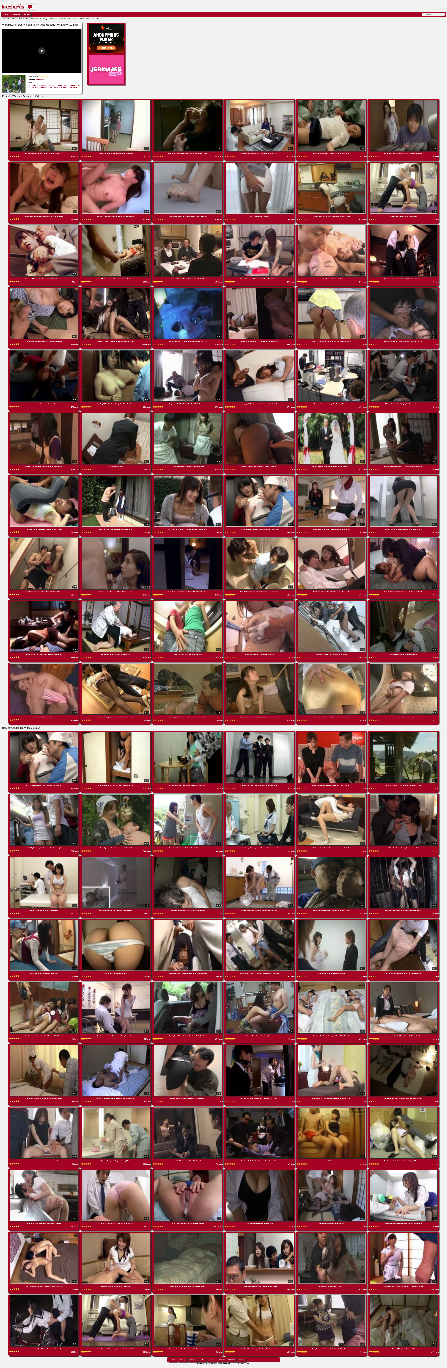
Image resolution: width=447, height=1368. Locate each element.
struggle (44, 87)
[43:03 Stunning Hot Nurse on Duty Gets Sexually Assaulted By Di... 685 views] (44, 1045)
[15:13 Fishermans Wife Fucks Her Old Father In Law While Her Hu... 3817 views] (403, 732)
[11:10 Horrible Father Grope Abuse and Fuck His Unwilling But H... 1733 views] (188, 732)
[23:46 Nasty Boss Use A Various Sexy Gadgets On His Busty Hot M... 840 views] (403, 1233)
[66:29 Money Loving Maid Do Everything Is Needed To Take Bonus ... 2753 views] (332, 288)
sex (60, 87)
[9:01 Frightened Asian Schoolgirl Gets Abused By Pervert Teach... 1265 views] (260, 1296)
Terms (173, 1360)
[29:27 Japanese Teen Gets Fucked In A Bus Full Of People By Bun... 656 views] (188, 920)
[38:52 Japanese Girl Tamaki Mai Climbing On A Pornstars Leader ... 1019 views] (116, 163)
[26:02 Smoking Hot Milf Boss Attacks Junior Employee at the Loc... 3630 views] (403, 476)
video (55, 87)
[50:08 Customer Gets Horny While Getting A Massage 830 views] (116, 1233)
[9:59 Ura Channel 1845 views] (332, 1108)
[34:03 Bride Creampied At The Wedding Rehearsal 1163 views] (332, 920)
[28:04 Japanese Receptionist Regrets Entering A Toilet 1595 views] (116, 1108)
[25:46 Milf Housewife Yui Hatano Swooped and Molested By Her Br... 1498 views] (332, 795)
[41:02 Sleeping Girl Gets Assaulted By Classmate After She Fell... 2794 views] (260, 351)
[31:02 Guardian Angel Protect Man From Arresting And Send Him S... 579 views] (260, 732)
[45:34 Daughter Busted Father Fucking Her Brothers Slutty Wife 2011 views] (116, 732)
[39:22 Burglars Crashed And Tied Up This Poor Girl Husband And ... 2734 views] (188, 351)
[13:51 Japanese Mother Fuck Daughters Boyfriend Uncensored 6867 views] (116, 100)
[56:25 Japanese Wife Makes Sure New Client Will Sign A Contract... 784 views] (188, 1108)
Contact (241, 1360)
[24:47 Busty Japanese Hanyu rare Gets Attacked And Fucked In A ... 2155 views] (44, 539)
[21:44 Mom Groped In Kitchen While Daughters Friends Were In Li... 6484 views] (332, 163)
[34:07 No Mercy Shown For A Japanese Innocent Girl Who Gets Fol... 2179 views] (403, 288)
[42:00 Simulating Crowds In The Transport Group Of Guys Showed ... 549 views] (260, 920)
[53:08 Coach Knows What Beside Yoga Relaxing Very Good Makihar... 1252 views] (116, 1296)
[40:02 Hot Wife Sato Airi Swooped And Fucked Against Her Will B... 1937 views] (44, 100)
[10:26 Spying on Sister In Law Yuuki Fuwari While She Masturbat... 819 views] (188, 1296)
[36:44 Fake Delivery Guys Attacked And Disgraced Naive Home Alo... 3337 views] (260, 476)
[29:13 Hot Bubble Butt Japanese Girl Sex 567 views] (116, 920)
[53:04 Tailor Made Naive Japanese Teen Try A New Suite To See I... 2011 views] (188, 1045)
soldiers (74, 85)
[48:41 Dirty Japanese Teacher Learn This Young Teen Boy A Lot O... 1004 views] (332, 539)
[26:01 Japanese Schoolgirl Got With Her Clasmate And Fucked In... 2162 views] (44, 1296)
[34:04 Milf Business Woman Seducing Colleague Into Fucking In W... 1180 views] (403, 1170)
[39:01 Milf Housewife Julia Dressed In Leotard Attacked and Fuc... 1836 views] (260, 857)
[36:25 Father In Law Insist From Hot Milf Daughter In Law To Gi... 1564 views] (116, 539)
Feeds (212, 1360)
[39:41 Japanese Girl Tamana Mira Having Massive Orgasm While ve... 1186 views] (188, 163)
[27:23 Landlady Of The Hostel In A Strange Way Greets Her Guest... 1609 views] (116, 351)
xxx (64, 87)
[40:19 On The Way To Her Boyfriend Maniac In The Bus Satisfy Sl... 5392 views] (44, 795)
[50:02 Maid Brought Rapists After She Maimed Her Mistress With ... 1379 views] (260, 1108)
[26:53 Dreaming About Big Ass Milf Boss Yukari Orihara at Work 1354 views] (332, 664)
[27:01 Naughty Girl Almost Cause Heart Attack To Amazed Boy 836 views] (116, 1170)
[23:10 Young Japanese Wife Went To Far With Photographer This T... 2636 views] (260, 100)
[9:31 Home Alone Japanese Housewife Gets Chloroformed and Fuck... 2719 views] (188, 100)
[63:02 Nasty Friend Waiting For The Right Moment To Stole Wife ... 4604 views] (260, 288)
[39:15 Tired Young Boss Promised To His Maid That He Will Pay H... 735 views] (44, 1233)
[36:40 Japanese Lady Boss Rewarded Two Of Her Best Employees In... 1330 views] (403, 226)
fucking (67, 85)
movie (75, 87)
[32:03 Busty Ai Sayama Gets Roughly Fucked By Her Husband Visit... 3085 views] (403, 539)
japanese (44, 85)
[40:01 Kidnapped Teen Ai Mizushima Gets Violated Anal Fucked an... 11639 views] (116, 288)
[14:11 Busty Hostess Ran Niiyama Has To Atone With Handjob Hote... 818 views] (332, 1296)
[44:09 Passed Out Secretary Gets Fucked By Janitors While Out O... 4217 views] (332, 100)
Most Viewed (17, 14)
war (79, 85)
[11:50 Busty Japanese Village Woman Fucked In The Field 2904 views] (116, 795)
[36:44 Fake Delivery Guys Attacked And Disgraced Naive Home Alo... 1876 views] (44, 732)
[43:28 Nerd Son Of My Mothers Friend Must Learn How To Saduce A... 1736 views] (188, 476)
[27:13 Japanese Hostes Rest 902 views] (116, 413)
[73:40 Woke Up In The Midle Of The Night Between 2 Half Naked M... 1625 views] (332, 983)
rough (60, 85)
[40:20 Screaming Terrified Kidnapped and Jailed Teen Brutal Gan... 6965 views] (403, 857)
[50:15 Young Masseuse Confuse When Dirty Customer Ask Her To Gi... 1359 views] (332, 1045)
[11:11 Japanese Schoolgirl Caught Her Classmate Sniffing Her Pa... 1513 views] (332, 476)
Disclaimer (192, 1360)
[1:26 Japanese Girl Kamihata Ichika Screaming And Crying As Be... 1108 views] (44, 163)
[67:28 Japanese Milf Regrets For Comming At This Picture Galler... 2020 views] (116, 664)
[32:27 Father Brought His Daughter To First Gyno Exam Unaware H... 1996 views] (260, 795)
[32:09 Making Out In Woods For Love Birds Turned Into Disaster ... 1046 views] (188, 983)
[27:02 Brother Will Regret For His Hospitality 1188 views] (403, 1296)
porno (69, 87)
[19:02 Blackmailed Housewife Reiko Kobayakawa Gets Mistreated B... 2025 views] (403, 413)
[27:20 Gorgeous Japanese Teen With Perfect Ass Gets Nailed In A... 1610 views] (260, 413)
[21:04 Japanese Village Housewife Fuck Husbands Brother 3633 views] (188, 413)
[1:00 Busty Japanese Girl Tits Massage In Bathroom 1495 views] (260, 601)
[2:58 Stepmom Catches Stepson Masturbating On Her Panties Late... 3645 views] (403, 100)
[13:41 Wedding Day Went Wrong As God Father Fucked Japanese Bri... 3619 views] (332, 413)
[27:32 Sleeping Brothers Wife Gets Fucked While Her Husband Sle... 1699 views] (44, 601)
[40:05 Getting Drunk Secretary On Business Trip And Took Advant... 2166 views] (44, 288)
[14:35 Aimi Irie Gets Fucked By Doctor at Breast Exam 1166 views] (44, 857)
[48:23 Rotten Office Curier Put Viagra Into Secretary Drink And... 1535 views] (332, 351)
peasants (52, 85)
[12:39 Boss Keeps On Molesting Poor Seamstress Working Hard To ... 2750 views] (188, 664)
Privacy (182, 1360)
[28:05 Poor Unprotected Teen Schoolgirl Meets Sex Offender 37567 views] (116, 476)
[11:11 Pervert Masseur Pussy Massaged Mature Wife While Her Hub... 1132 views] (403, 1045)
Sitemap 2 (231, 1360)
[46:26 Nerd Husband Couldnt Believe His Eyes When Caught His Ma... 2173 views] (188, 539)
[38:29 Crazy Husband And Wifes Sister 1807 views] (260, 163)
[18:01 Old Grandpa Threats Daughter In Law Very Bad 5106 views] (116, 601)
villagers (36, 85)
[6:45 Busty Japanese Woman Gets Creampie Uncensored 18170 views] (188, 1170)
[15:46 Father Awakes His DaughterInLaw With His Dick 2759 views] (403, 601)
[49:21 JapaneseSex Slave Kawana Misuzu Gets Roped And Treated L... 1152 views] (260, 664)
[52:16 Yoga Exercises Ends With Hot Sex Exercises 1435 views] (403, 163)
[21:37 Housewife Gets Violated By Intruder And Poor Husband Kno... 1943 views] (44, 413)
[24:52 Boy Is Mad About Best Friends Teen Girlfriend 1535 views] (188, 601)
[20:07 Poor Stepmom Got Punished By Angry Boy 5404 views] (332, 1233)
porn (50, 87)
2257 (202, 1360)
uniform (31, 87)
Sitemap (222, 1360)
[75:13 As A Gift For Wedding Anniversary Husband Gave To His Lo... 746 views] (403, 795)
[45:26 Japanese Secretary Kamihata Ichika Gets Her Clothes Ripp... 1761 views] (44, 351)
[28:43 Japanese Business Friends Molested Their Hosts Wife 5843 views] (188, 226)
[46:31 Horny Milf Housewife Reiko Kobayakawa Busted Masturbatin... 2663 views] (116, 226)
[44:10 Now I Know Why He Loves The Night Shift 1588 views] (260, 1170)
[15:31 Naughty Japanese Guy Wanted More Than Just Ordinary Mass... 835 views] (116, 1045)
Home (7, 14)
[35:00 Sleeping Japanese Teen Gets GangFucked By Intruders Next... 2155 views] (188, 288)
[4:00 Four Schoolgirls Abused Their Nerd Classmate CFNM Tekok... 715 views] (44, 983)
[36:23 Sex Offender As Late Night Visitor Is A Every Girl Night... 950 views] (188, 1233)
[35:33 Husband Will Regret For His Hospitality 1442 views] (332, 1170)
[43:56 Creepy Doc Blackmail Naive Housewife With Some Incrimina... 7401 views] (44, 226)
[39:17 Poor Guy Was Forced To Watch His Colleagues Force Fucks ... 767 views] (260, 1045)
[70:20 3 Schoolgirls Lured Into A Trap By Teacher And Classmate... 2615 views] (403, 351)
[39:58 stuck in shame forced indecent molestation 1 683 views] (44, 1108)
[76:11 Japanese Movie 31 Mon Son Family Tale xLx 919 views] (260, 983)
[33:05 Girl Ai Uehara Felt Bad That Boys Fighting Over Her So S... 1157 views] (44, 1170)
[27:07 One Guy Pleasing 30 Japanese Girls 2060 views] (332, 226)
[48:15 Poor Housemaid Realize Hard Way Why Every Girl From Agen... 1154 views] (403, 1108)
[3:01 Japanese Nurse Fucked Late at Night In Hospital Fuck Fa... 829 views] (116, 857)
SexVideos (40, 79)
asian (37, 87)
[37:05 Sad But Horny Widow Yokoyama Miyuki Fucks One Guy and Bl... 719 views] (332, 732)
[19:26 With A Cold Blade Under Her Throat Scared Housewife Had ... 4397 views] (332, 857)
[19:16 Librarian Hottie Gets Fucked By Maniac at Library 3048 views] (332, 601)
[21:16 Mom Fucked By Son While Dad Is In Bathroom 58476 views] (44, 920)
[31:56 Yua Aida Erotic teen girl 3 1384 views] (44, 664)
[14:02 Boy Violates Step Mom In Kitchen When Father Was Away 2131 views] (403, 920)
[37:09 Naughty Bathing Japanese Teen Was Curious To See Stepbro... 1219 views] (260, 539)
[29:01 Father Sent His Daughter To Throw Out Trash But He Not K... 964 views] (188, 795)
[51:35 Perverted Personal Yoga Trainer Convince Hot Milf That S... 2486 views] (44, 476)
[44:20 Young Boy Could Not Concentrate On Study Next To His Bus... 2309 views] (260, 226)
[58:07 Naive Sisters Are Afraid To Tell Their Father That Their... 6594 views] (260, 1233)
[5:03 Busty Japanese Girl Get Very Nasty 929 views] (403, 664)
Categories (26, 14)
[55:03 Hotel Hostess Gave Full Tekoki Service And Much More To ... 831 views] (403, 983)
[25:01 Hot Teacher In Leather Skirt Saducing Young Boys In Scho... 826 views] (116, 983)
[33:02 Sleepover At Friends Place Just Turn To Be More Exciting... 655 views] (188, 857)
